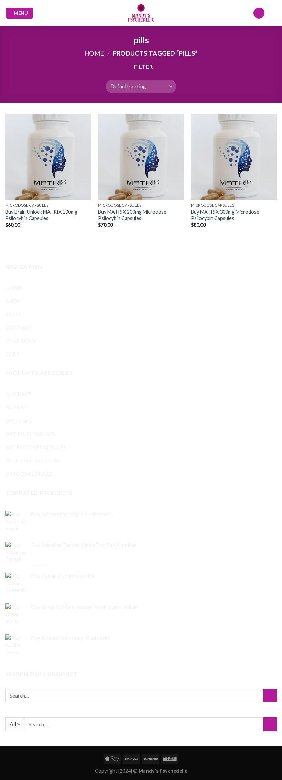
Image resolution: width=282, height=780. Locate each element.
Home (94, 53)
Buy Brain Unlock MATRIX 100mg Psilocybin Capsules (41, 215)
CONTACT (19, 327)
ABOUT (15, 314)
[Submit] (270, 695)
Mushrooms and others (32, 460)
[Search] (258, 13)
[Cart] (273, 13)
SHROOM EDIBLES (29, 473)
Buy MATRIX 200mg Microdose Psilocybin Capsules (132, 215)
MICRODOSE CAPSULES (35, 447)
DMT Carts (19, 420)
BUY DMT (18, 394)
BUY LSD (16, 407)
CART (12, 354)
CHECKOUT (20, 340)
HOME (14, 287)
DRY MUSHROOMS (30, 433)
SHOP (12, 300)
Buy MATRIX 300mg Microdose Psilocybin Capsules (225, 215)
